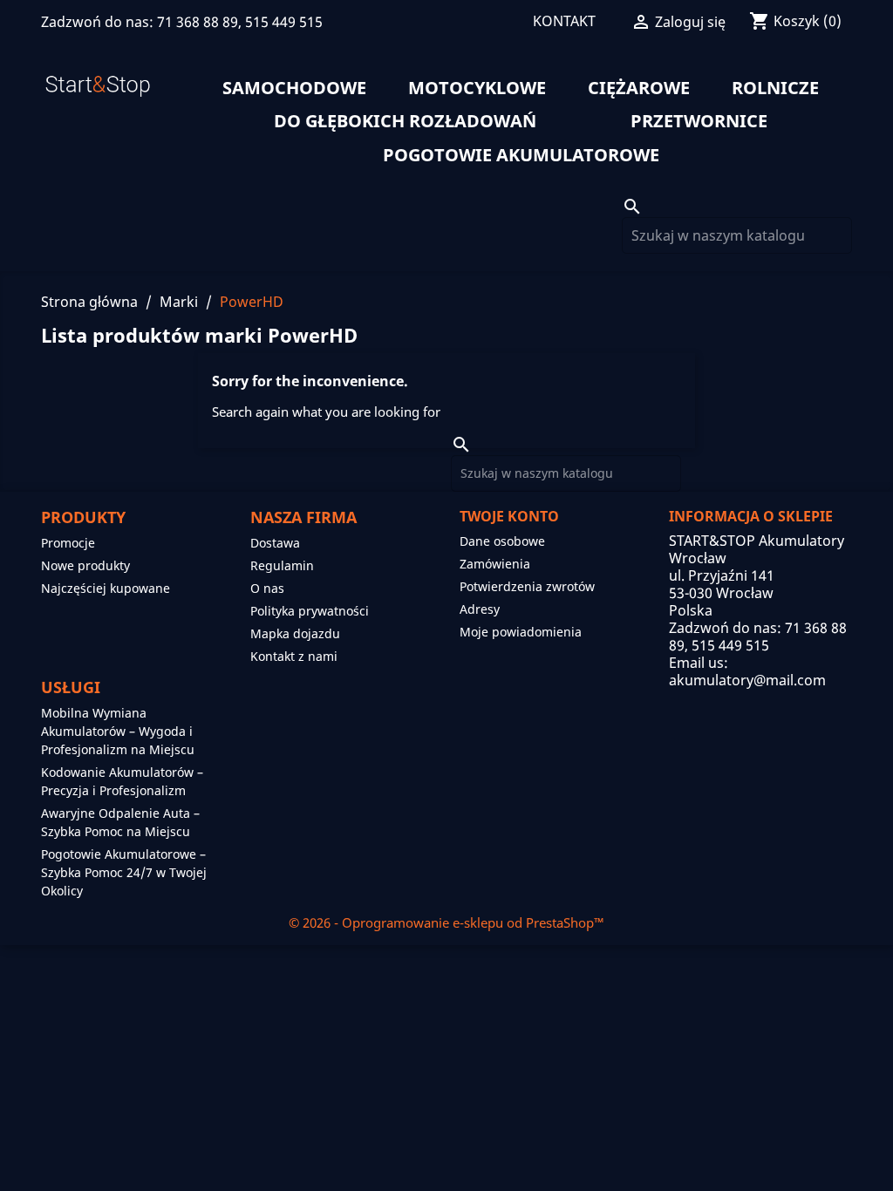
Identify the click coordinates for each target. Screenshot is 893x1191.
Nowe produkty (85, 565)
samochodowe (294, 88)
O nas (267, 588)
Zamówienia (495, 563)
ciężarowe (639, 88)
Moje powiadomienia (521, 631)
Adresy (480, 609)
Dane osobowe (502, 541)
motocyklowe (477, 88)
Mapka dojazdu (295, 633)
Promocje (68, 542)
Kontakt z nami (293, 656)
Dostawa (275, 542)
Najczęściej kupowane (105, 588)
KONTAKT (564, 21)
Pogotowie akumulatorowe (521, 155)
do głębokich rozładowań (405, 121)
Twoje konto (509, 516)
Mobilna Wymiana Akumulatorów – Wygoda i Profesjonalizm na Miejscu (117, 731)
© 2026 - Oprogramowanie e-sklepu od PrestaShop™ (446, 922)
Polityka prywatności (309, 610)
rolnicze (775, 88)
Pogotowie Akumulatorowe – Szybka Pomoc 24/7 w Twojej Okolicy (124, 872)
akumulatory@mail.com (747, 680)
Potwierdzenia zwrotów (527, 586)
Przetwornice (699, 121)
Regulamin (282, 565)
